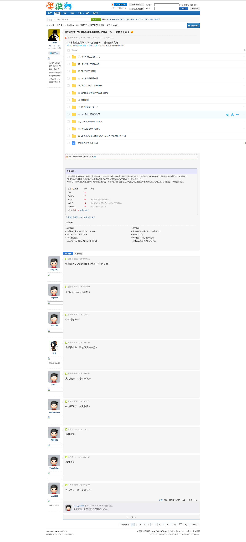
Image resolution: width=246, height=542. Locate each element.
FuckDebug (54, 468)
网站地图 (196, 531)
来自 (93, 217)
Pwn (132, 19)
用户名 (148, 5)
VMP (147, 19)
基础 (69, 217)
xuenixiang (71, 207)
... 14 (174, 525)
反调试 (157, 19)
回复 (94, 157)
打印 (195, 500)
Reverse (115, 19)
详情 (106, 506)
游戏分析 (87, 217)
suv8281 (54, 496)
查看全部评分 (84, 210)
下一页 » (131, 517)
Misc (122, 19)
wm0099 (54, 325)
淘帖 (87, 13)
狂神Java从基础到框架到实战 (144, 241)
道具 (79, 13)
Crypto (127, 19)
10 (59, 46)
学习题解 (70, 228)
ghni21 (70, 199)
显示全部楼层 (174, 500)
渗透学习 (136, 228)
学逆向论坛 (47, 25)
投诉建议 (167, 182)
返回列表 (125, 525)
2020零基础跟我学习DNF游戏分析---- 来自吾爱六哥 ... (98, 25)
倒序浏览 (78, 254)
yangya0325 (79, 506)
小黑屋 (140, 531)
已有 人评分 (73, 189)
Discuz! (59, 531)
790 (49, 46)
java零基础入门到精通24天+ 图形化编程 (82, 241)
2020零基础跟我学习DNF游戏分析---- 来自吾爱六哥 (103, 32)
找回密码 (193, 5)
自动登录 (185, 5)
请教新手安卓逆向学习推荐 (143, 238)
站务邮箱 (155, 531)
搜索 (50, 20)
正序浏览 (67, 254)
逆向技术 (70, 25)
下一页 (194, 525)
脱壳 (151, 19)
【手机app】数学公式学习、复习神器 (81, 231)
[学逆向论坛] (59, 9)
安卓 (142, 19)
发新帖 (193, 25)
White (54, 43)
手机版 (147, 531)
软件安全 (60, 25)
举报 (190, 500)
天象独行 (71, 196)
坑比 (54, 353)
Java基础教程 (72, 238)
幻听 (69, 192)
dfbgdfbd (54, 270)
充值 (72, 13)
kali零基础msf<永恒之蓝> (76, 235)
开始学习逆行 (137, 235)
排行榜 (95, 13)
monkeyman (54, 412)
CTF (64, 13)
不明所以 (54, 440)
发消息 (55, 53)
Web (137, 19)
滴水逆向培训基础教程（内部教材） (146, 231)
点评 (160, 500)
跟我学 (75, 217)
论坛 (57, 13)
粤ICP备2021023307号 (180, 531)
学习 (81, 217)
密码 (148, 8)
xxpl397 (70, 203)
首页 (50, 13)
